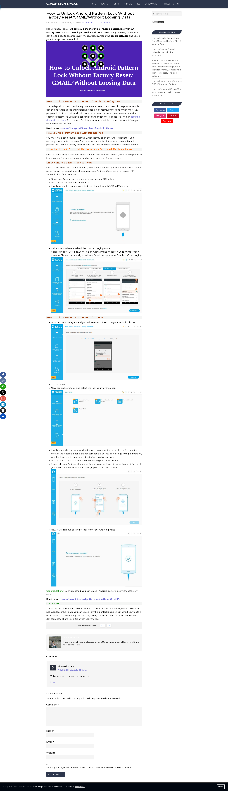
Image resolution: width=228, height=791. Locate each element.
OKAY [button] (220, 787)
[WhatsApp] (3, 387)
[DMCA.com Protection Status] (158, 24)
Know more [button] (80, 787)
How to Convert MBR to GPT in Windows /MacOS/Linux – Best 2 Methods (166, 92)
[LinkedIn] (3, 404)
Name (50, 731)
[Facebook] (3, 375)
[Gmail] (3, 398)
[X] (3, 393)
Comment (52, 704)
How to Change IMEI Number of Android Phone (86, 128)
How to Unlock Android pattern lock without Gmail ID (90, 599)
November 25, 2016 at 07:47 (72, 670)
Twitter (173, 110)
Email (50, 742)
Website (50, 753)
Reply (52, 682)
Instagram (160, 115)
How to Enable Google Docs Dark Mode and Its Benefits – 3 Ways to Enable (166, 41)
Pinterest (173, 115)
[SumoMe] (3, 416)
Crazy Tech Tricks (62, 3)
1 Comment (104, 22)
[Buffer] (3, 410)
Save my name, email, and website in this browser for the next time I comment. (88, 767)
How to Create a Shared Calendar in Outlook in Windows (163, 52)
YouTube (166, 121)
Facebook (160, 110)
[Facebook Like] (3, 381)
